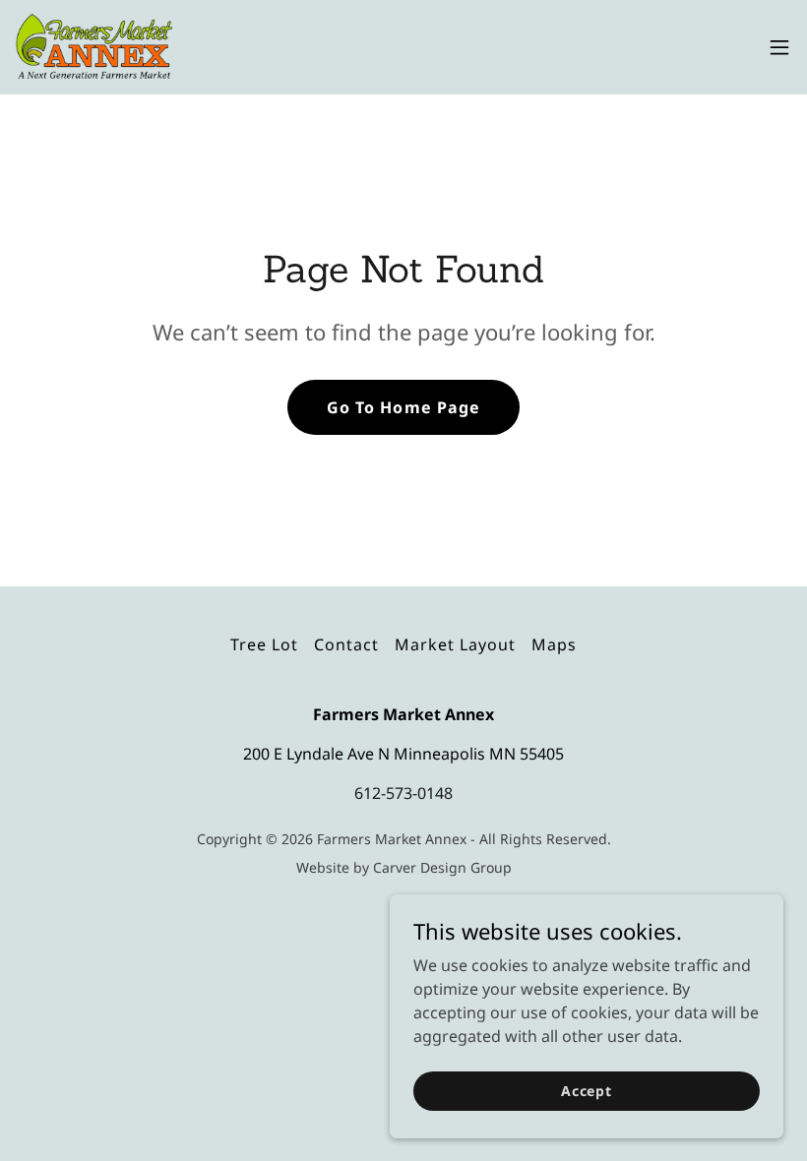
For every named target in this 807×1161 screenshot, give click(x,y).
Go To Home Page (403, 407)
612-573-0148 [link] (403, 793)
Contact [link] (346, 644)
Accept (586, 1090)
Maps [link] (554, 644)
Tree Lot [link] (264, 644)
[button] (779, 47)
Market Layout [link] (455, 644)
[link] (94, 47)
